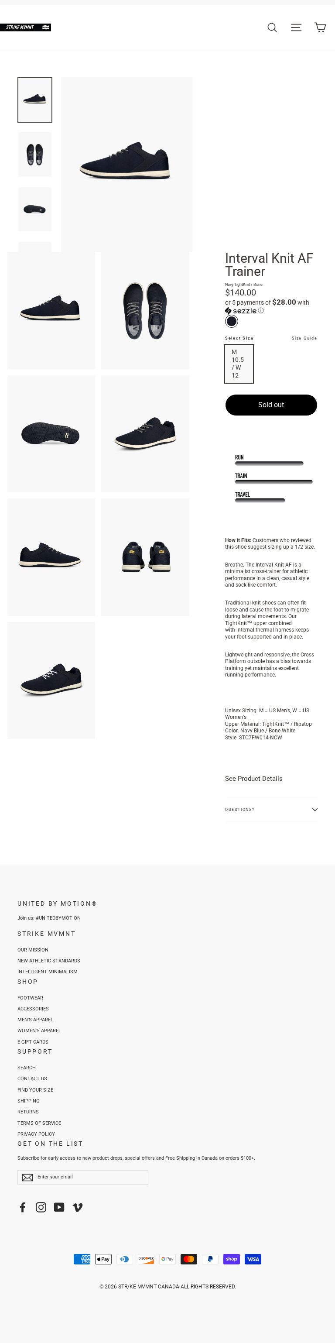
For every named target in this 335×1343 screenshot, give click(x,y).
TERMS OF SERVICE (39, 1123)
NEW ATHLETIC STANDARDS (48, 961)
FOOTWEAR (30, 998)
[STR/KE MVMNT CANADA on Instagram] (41, 1207)
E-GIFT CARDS (32, 1042)
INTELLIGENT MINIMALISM (47, 972)
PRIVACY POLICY (36, 1134)
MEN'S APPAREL (35, 1020)
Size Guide (305, 338)
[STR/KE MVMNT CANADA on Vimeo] (77, 1207)
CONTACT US (32, 1079)
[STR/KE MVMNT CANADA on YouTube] (59, 1207)
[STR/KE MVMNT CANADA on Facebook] (22, 1207)
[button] (271, 306)
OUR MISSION (32, 950)
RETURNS (28, 1112)
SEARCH (26, 1068)
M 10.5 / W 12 (238, 363)
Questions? (240, 809)
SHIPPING (28, 1101)
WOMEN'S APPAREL (39, 1031)
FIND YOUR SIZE (35, 1090)
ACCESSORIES (33, 1009)
